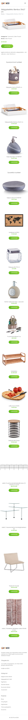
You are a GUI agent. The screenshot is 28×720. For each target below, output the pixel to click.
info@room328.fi (5, 668)
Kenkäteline (14, 371)
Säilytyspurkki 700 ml (14, 267)
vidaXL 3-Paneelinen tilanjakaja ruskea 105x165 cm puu (14, 629)
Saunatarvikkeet (5, 684)
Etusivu (3, 14)
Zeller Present (17, 36)
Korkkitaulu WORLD (14, 232)
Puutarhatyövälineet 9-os (14, 336)
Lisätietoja (7, 46)
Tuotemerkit (10, 36)
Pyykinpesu (4, 682)
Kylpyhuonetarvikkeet (6, 676)
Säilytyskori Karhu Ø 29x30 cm (14, 87)
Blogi (2, 699)
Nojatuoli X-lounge (14, 586)
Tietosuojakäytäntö (6, 707)
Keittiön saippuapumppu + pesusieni (14, 301)
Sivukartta (3, 709)
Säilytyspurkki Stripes (14, 440)
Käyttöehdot (4, 704)
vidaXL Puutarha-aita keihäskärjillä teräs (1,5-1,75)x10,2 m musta (14, 483)
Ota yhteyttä (4, 701)
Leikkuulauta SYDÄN (14, 406)
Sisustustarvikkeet (5, 687)
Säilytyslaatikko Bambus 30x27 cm (14, 122)
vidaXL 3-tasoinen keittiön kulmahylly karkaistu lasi (14, 528)
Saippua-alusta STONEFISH (14, 197)
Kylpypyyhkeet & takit (6, 679)
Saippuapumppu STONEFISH (14, 156)
